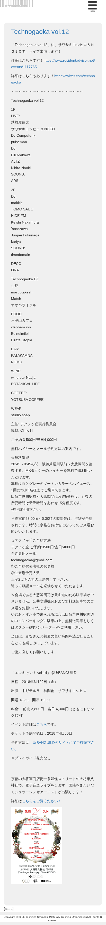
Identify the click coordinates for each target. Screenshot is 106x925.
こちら (41, 724)
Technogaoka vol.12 (40, 31)
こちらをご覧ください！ (41, 801)
